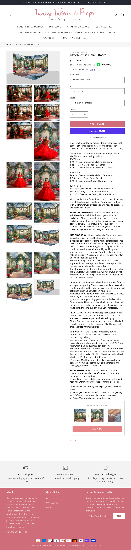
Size (72, 86)
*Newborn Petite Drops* (28, 32)
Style (72, 98)
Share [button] (75, 440)
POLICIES (50, 507)
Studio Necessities (103, 27)
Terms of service (94, 545)
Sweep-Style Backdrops (77, 27)
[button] (9, 14)
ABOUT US (51, 498)
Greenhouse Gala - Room (27, 44)
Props (64, 38)
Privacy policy (78, 545)
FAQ (84, 38)
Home (9, 44)
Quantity (75, 109)
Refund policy (63, 545)
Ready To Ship (49, 38)
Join (119, 516)
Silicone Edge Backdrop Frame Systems (93, 32)
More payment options (97, 137)
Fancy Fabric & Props (45, 546)
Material (74, 74)
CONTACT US (52, 503)
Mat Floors (55, 27)
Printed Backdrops (35, 27)
